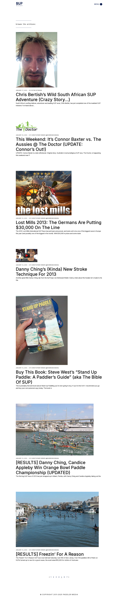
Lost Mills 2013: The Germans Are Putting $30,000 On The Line (58, 225)
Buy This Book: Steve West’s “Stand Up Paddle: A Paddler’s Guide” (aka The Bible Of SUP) (59, 377)
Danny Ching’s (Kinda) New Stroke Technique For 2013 (51, 272)
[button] (36, 59)
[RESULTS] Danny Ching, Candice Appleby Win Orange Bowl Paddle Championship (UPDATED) (50, 467)
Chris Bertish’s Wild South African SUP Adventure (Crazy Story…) (56, 97)
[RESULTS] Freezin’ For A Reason (50, 554)
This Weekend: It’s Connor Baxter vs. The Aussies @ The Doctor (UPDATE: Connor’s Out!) (58, 144)
